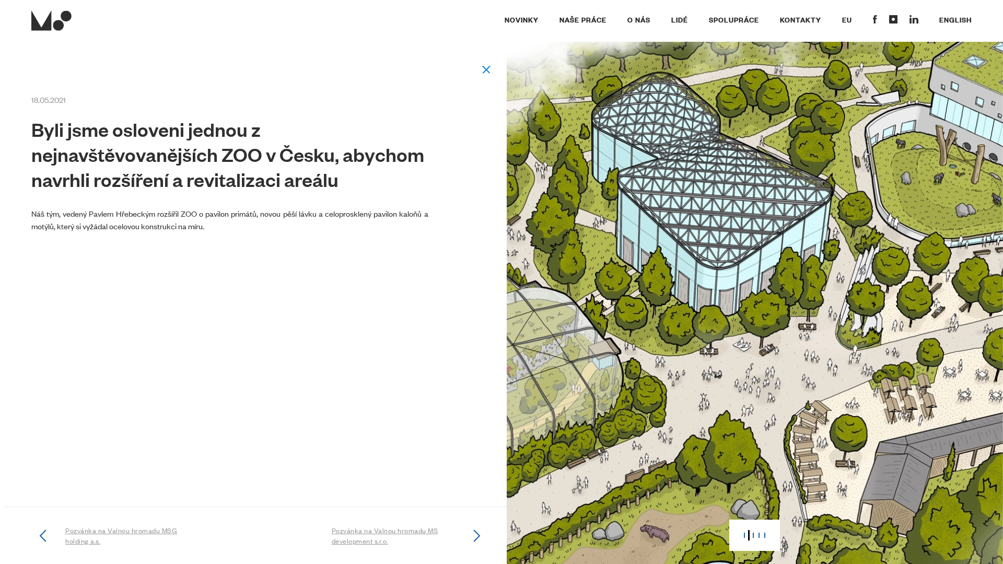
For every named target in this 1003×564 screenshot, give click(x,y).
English (955, 19)
